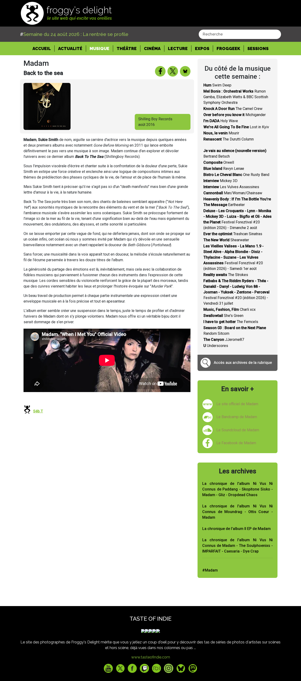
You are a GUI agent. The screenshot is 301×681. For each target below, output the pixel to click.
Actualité (70, 48)
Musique (99, 48)
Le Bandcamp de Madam (236, 417)
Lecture (178, 48)
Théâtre (127, 48)
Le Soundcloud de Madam (237, 430)
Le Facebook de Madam (236, 443)
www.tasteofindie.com (150, 657)
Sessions (258, 48)
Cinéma (152, 48)
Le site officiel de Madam (237, 404)
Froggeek (228, 48)
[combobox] (239, 34)
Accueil (43, 48)
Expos (202, 48)
